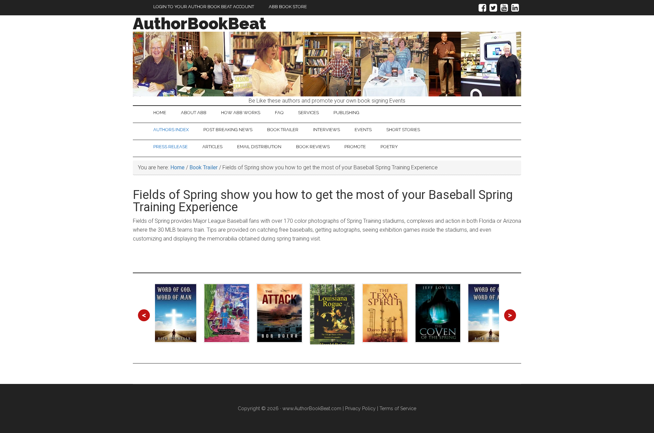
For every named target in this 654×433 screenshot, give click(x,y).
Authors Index (171, 129)
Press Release (170, 146)
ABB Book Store (288, 6)
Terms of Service (397, 408)
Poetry (389, 146)
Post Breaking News (227, 129)
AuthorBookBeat (199, 23)
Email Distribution (259, 146)
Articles (212, 146)
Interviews (326, 129)
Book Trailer (282, 129)
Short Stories (403, 129)
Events (363, 129)
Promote (355, 146)
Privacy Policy (360, 408)
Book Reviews (313, 146)
